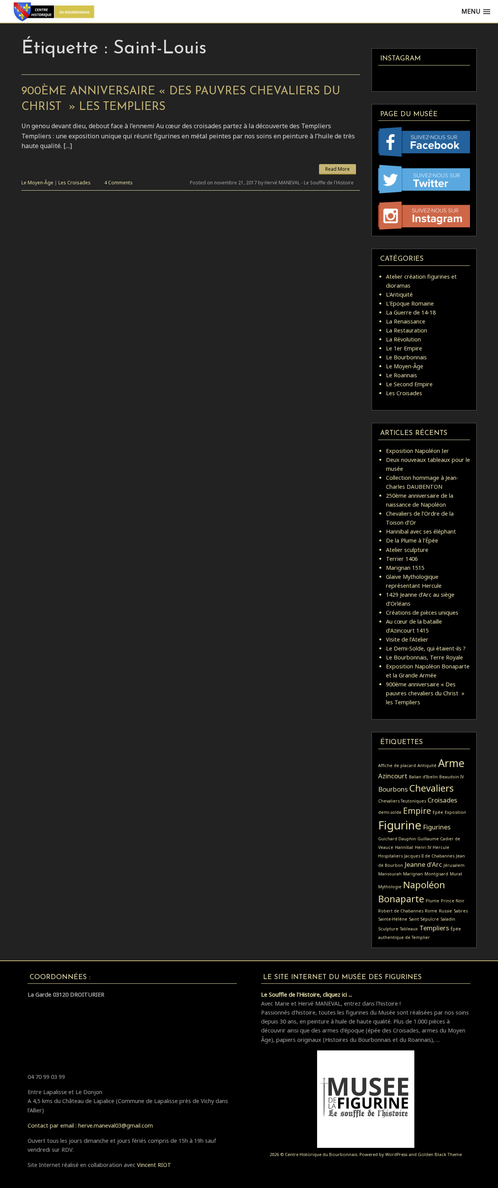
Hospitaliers (390, 856)
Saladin (447, 919)
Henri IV (423, 847)
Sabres (461, 911)
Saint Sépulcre (424, 919)
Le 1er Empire (404, 348)
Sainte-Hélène (392, 919)
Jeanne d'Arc (423, 864)
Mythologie (390, 886)
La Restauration (406, 330)
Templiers (434, 927)
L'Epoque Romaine (410, 303)
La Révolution (403, 339)
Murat (456, 874)
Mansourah (390, 874)
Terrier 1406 (402, 558)
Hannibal (404, 847)
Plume (432, 900)
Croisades (442, 800)
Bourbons (393, 789)
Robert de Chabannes (400, 911)
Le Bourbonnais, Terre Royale (424, 657)
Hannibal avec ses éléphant (421, 531)
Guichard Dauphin (397, 839)
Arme (451, 763)
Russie (445, 911)
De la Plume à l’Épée (412, 540)
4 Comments (118, 182)
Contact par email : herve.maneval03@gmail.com (90, 1125)
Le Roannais (401, 375)
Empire (417, 810)
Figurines (437, 826)
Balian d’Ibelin (423, 777)
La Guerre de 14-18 (411, 312)
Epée (438, 812)
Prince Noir (453, 900)
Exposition (455, 812)
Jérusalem (454, 865)
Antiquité (427, 765)
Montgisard (436, 874)
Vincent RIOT (154, 1165)
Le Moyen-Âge (37, 182)
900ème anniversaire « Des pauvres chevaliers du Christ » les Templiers (425, 693)
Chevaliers (431, 787)
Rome (431, 911)
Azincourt (392, 775)
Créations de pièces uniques (422, 612)
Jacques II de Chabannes (429, 856)
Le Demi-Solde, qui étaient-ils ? (426, 648)
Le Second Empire (409, 384)
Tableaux (409, 929)
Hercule (441, 847)
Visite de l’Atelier (407, 639)
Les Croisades (74, 182)
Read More (337, 169)
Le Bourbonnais (406, 357)
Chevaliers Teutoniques (402, 801)
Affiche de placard (397, 765)
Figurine (399, 825)
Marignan (413, 874)
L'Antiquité (399, 294)
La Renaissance (405, 321)
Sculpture (388, 929)
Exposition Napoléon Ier (417, 450)
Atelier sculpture (407, 549)
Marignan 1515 (405, 567)
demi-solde (390, 812)
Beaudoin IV (451, 777)
